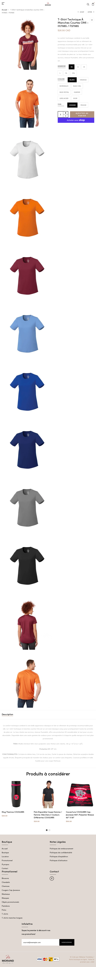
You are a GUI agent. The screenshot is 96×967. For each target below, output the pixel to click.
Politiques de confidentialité (61, 852)
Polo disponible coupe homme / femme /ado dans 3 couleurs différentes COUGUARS (48, 815)
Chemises (5, 886)
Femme (83, 105)
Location (5, 856)
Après (90, 12)
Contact (5, 868)
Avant (82, 12)
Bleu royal (64, 92)
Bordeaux (64, 86)
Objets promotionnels (10, 902)
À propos (5, 864)
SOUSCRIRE (67, 942)
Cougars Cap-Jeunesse (11, 890)
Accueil (4, 10)
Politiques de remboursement (61, 848)
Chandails (6, 882)
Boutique (5, 852)
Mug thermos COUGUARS (13, 812)
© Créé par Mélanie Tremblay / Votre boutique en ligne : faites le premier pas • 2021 (81, 959)
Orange (83, 80)
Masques (5, 898)
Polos (4, 910)
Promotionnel (7, 860)
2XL (73, 73)
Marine (77, 92)
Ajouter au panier (82, 114)
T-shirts (5, 914)
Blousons (5, 878)
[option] (16, 800)
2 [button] (49, 830)
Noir (75, 98)
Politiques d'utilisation (58, 860)
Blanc (72, 80)
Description (7, 715)
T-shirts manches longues (12, 918)
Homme (72, 105)
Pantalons (6, 906)
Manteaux (6, 894)
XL (66, 73)
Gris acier (64, 98)
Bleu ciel (77, 86)
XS (72, 67)
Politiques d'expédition (59, 856)
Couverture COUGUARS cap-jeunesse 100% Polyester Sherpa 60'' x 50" (80, 815)
